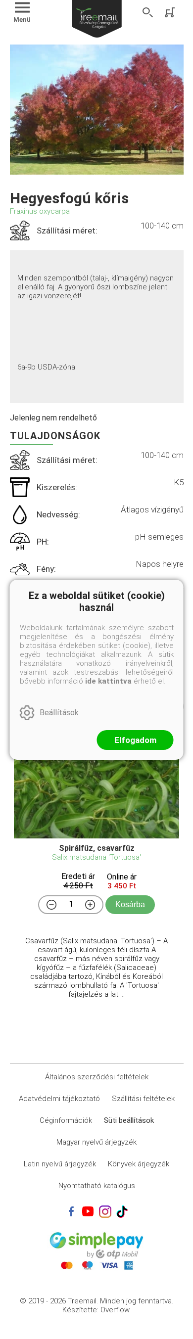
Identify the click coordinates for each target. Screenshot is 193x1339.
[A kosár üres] (170, 12)
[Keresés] (148, 12)
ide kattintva (108, 681)
